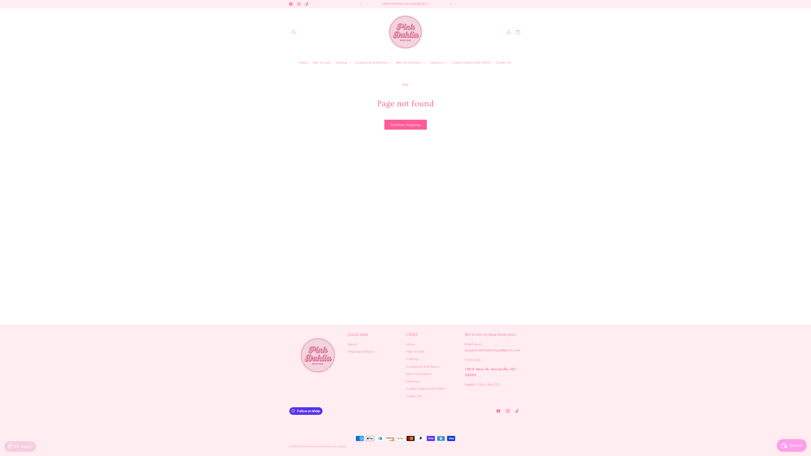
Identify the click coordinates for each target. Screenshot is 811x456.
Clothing (412, 359)
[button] (294, 32)
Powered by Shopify (335, 446)
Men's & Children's (419, 374)
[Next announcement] (450, 4)
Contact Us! (414, 396)
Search (352, 344)
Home (410, 344)
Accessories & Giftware (422, 366)
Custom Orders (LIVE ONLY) (425, 389)
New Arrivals (415, 351)
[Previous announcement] (360, 4)
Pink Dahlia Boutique (311, 446)
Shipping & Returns (361, 351)
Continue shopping (405, 124)
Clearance (413, 381)
